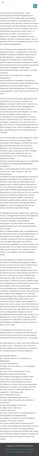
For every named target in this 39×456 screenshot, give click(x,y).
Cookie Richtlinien (11, 449)
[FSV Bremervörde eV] (6, 6)
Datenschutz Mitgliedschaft (15, 452)
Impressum (29, 452)
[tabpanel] (19, 178)
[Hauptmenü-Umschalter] (35, 6)
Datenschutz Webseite (26, 449)
